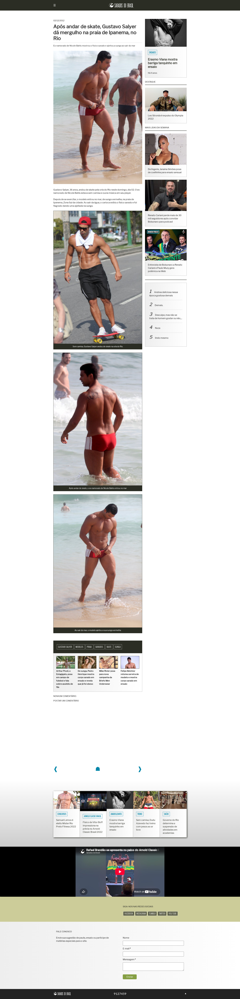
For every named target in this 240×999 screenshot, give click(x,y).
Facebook (128, 913)
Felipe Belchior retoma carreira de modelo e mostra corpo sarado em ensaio (130, 677)
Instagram (141, 913)
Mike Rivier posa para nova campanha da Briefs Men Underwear (107, 677)
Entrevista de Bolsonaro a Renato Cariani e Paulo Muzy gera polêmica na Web (165, 271)
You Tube (173, 913)
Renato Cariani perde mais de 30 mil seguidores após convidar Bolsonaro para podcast (164, 222)
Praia (89, 646)
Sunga (118, 646)
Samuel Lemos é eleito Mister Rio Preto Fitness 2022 (66, 823)
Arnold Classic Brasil (92, 816)
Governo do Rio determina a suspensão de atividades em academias (171, 826)
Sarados (99, 646)
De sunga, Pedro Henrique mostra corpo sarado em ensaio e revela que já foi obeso (86, 677)
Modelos (80, 646)
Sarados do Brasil (157, 52)
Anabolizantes (116, 814)
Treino (139, 814)
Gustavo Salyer (65, 646)
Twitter (162, 913)
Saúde (166, 814)
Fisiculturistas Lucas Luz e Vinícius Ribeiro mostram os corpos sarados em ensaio (165, 65)
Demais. (159, 309)
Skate (109, 646)
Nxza (157, 331)
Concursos (61, 814)
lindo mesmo (161, 341)
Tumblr (152, 913)
